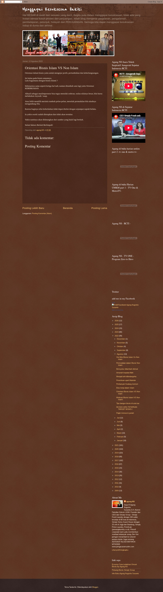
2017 (117, 460)
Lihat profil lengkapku (120, 550)
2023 (117, 332)
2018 (117, 457)
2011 (117, 483)
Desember (121, 339)
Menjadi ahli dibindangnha (126, 376)
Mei (118, 425)
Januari (120, 440)
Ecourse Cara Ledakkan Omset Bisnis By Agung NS (124, 565)
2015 (117, 468)
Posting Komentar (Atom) (42, 213)
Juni (119, 422)
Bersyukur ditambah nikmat (127, 369)
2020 (117, 449)
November (121, 343)
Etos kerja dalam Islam (125, 388)
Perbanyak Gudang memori (127, 384)
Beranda (68, 208)
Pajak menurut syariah (125, 413)
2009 (117, 491)
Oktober (120, 346)
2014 (117, 472)
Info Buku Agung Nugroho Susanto (125, 573)
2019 (117, 453)
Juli (118, 418)
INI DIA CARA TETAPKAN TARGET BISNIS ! (126, 408)
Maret (119, 433)
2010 (117, 487)
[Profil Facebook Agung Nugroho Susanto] (126, 307)
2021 (117, 445)
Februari (120, 437)
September (121, 350)
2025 (117, 324)
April (119, 429)
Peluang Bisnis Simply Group (123, 570)
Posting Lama (99, 208)
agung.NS (130, 501)
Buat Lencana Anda (117, 310)
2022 (117, 336)
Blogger (95, 587)
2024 (117, 328)
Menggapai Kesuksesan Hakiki (52, 9)
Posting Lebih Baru (33, 208)
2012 (117, 479)
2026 (117, 321)
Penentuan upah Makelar (126, 380)
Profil (113, 302)
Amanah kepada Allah (124, 373)
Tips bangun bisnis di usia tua (127, 403)
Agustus (120, 354)
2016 (117, 464)
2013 (117, 475)
